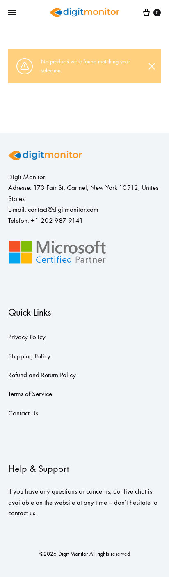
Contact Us (23, 413)
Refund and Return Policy (42, 375)
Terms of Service (30, 394)
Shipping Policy (29, 356)
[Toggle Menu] (12, 12)
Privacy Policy (27, 337)
